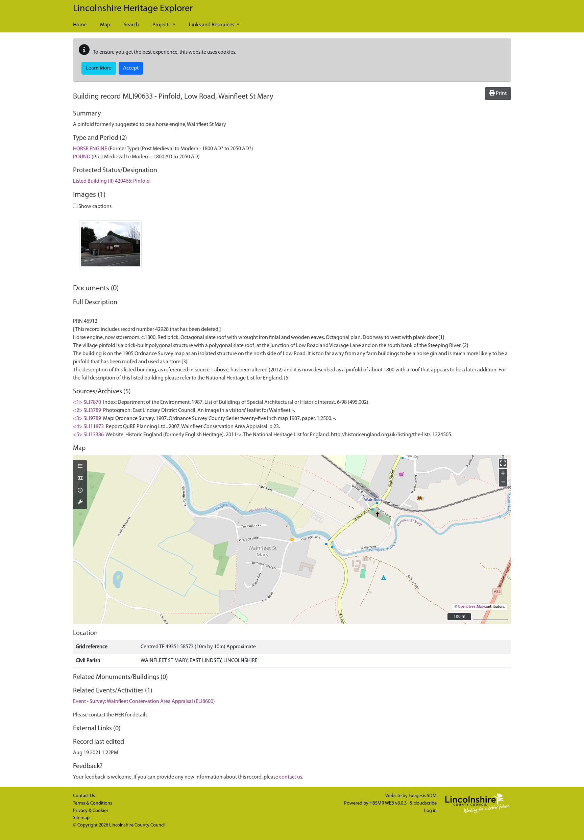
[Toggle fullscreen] (503, 463)
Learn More (99, 68)
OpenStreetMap (471, 607)
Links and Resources (212, 25)
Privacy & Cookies (90, 810)
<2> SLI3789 (87, 410)
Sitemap (81, 817)
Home (80, 25)
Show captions (94, 206)
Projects (161, 25)
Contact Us (84, 795)
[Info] (80, 491)
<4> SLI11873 (88, 426)
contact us (290, 777)
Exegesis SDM (423, 795)
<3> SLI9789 (87, 418)
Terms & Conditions (92, 803)
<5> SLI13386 (88, 435)
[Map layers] (80, 467)
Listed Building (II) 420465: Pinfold (111, 181)
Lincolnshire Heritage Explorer (133, 9)
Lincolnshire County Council (137, 825)
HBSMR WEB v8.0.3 (388, 803)
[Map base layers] (80, 479)
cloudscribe (425, 803)
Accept (131, 68)
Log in (430, 810)
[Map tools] (80, 503)
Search (131, 25)
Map (105, 25)
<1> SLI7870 (87, 402)
